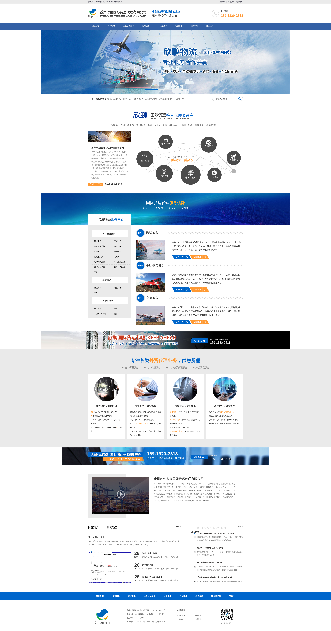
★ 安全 (172, 208)
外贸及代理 (162, 26)
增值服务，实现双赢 (185, 406)
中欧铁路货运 (99, 246)
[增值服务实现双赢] (185, 401)
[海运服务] (152, 250)
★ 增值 (185, 208)
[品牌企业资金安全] (225, 401)
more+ (178, 527)
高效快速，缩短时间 (106, 406)
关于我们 (111, 26)
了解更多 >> (206, 501)
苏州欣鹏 (100, 596)
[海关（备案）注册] (110, 567)
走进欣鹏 (231, 2)
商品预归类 (138, 99)
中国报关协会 (200, 615)
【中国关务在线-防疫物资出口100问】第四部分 (216, 563)
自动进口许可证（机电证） (153, 577)
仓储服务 (97, 252)
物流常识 (97, 288)
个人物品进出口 (120, 262)
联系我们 (209, 26)
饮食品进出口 (119, 267)
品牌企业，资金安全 (224, 406)
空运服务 (117, 241)
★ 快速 (159, 208)
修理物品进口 (99, 267)
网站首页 (95, 26)
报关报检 (117, 252)
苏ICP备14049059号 (158, 610)
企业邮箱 (150, 614)
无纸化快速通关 (151, 99)
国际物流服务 (128, 26)
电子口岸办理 (147, 565)
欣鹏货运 (111, 219)
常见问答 (195, 532)
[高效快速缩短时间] (106, 401)
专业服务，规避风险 (145, 406)
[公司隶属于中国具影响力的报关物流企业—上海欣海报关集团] (165, 62)
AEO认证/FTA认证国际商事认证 (120, 99)
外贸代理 (97, 309)
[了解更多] (181, 259)
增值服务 (117, 288)
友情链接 (181, 610)
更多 (96, 272)
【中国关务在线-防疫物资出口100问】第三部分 (216, 578)
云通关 (116, 257)
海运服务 (97, 241)
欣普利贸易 (181, 615)
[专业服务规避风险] (146, 401)
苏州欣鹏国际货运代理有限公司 (107, 147)
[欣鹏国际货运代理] (102, 624)
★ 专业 (146, 208)
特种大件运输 (99, 262)
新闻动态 (178, 26)
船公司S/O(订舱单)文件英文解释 (210, 533)
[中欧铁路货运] (152, 282)
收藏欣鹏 (222, 2)
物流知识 (145, 26)
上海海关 (180, 619)
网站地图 (239, 2)
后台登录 (161, 614)
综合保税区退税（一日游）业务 (172, 99)
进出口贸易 (118, 309)
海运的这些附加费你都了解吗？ (209, 548)
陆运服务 (117, 246)
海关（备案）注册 (96, 537)
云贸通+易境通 (100, 314)
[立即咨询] (199, 257)
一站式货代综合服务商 (179, 158)
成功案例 (194, 26)
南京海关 (198, 619)
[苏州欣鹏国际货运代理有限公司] (118, 16)
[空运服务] (152, 315)
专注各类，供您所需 (165, 360)
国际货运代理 (165, 203)
